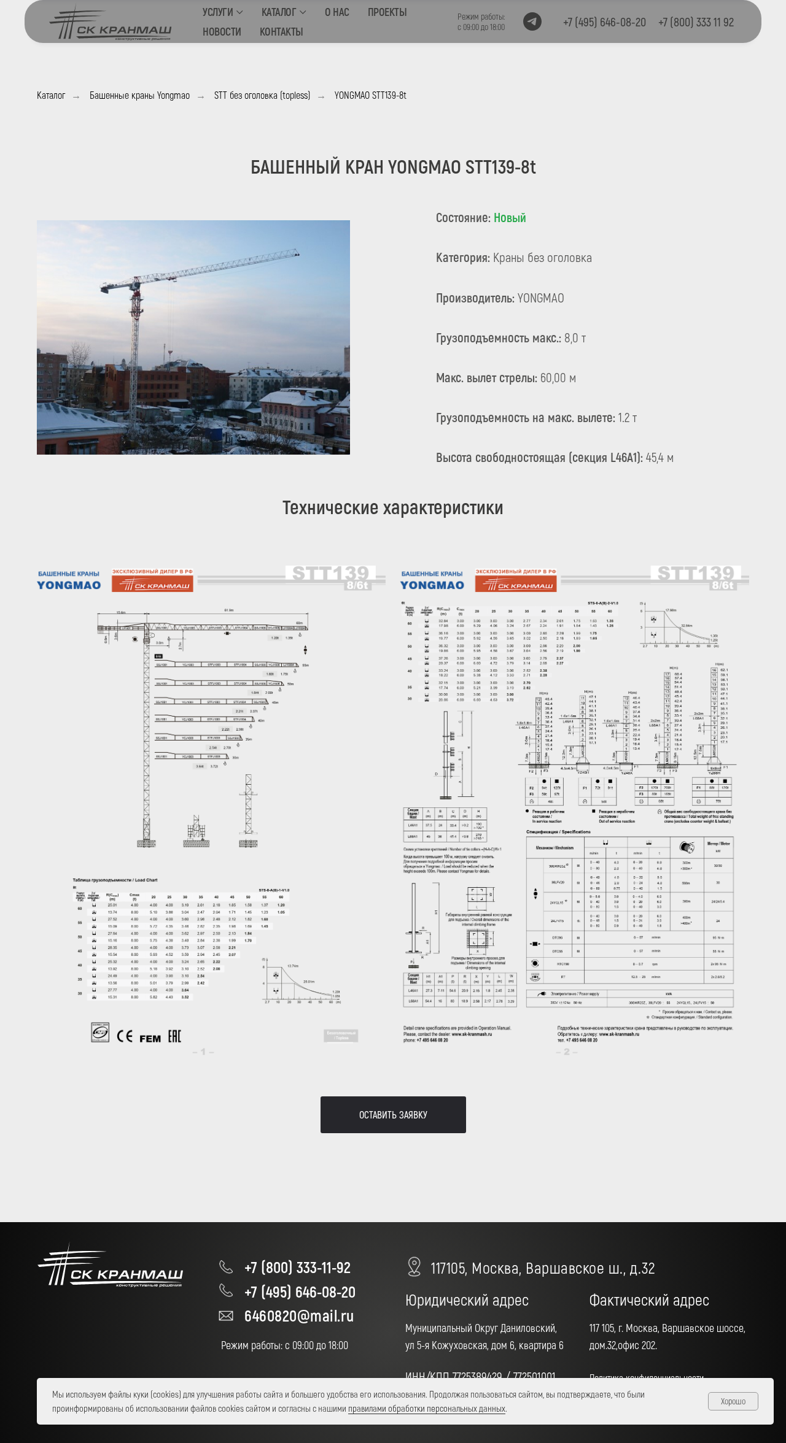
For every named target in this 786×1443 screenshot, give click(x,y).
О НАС (337, 11)
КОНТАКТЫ (281, 31)
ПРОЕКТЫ (387, 11)
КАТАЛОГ (279, 11)
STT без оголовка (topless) (262, 95)
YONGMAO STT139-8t (371, 95)
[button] (393, 1114)
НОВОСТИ (222, 31)
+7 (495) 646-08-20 (300, 1291)
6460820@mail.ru (299, 1315)
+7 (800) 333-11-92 (297, 1266)
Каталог (51, 95)
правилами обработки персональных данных (426, 1408)
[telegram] (532, 21)
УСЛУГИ (218, 11)
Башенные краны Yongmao (140, 95)
